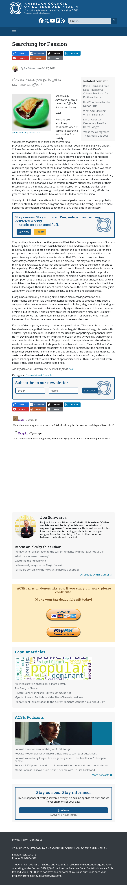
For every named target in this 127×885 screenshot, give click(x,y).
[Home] (47, 8)
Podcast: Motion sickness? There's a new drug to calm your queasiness (56, 753)
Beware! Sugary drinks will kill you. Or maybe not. (43, 693)
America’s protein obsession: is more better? (40, 684)
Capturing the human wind (30, 560)
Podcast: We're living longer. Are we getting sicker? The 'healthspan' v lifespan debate (60, 759)
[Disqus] (63, 453)
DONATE (63, 612)
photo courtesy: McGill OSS (26, 132)
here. (71, 369)
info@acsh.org (27, 854)
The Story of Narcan (26, 688)
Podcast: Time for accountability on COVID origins (43, 749)
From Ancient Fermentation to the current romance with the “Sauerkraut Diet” (60, 551)
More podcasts (101, 775)
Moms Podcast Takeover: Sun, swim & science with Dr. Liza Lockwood (55, 770)
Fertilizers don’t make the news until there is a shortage (47, 569)
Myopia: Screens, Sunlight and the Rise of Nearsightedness (49, 697)
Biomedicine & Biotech (39, 375)
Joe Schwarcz (31, 68)
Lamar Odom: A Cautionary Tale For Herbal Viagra (94, 123)
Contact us (36, 839)
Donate (40, 232)
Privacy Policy (20, 839)
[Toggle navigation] (14, 32)
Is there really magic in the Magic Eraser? (38, 565)
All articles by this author (95, 574)
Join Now (24, 232)
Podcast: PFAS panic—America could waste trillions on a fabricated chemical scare (61, 765)
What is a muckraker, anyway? (32, 556)
